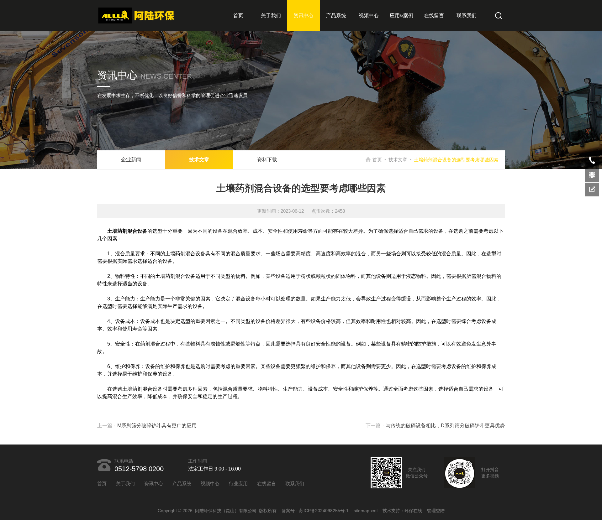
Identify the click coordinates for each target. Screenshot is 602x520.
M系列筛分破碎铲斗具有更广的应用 (157, 425)
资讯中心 (303, 15)
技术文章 (397, 159)
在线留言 (434, 15)
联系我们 (467, 15)
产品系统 (336, 15)
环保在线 (413, 510)
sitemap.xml (366, 510)
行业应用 (238, 483)
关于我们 (271, 15)
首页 (238, 15)
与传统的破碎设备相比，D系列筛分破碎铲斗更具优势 (445, 425)
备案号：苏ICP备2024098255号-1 (315, 510)
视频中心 (369, 15)
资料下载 (267, 159)
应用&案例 (401, 15)
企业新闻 (131, 159)
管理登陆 (436, 510)
